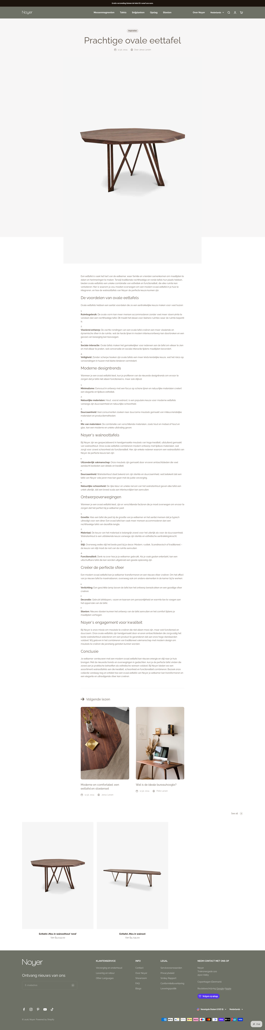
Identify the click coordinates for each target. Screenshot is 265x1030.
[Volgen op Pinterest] (38, 1009)
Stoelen (167, 12)
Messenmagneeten (104, 12)
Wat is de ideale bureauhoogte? (156, 784)
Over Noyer (199, 12)
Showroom (141, 978)
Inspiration (132, 31)
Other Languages (105, 978)
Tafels (123, 12)
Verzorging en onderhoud (109, 968)
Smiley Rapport (168, 978)
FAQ (137, 983)
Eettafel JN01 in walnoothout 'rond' (58, 934)
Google (220, 988)
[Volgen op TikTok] (52, 1009)
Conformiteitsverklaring (172, 983)
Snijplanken (138, 12)
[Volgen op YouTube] (45, 1009)
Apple (228, 988)
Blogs (138, 988)
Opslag (153, 12)
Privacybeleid (167, 973)
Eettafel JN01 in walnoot (132, 934)
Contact (139, 968)
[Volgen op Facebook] (24, 1009)
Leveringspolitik (168, 988)
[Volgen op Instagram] (31, 1009)
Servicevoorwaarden (171, 968)
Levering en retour (105, 973)
